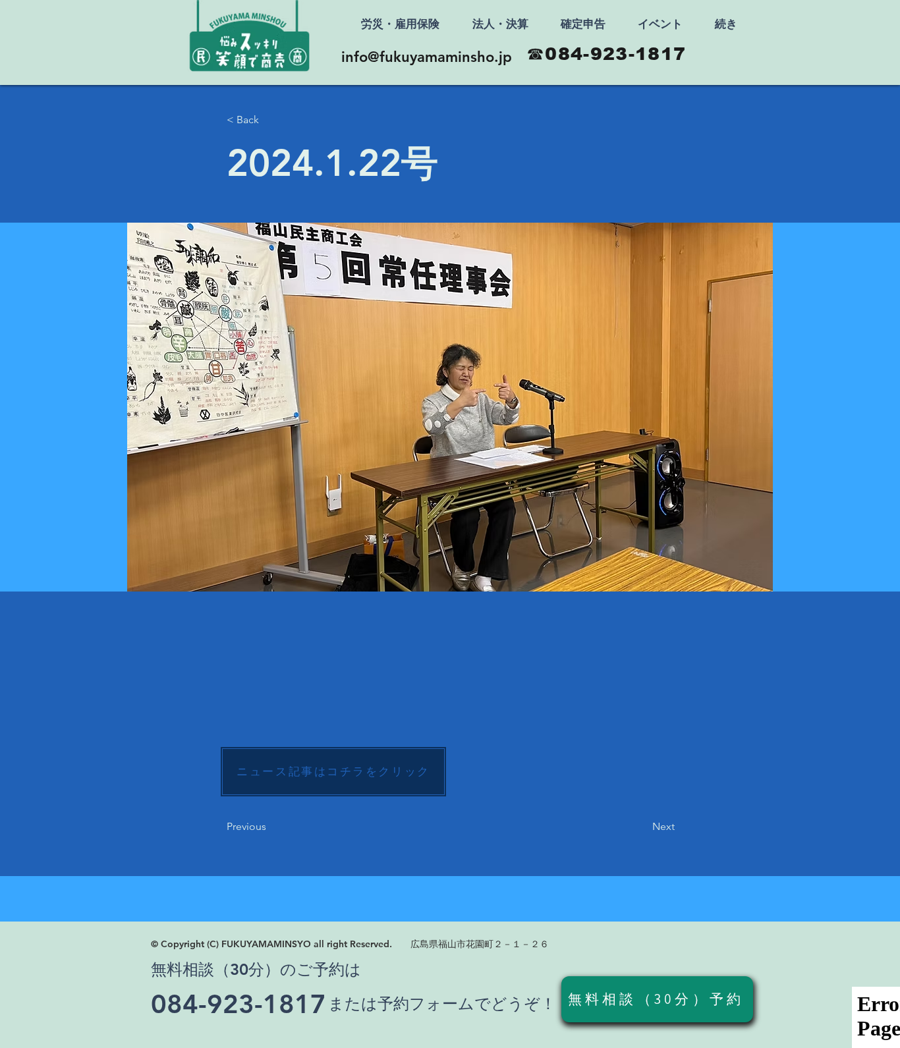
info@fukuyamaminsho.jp (426, 57)
